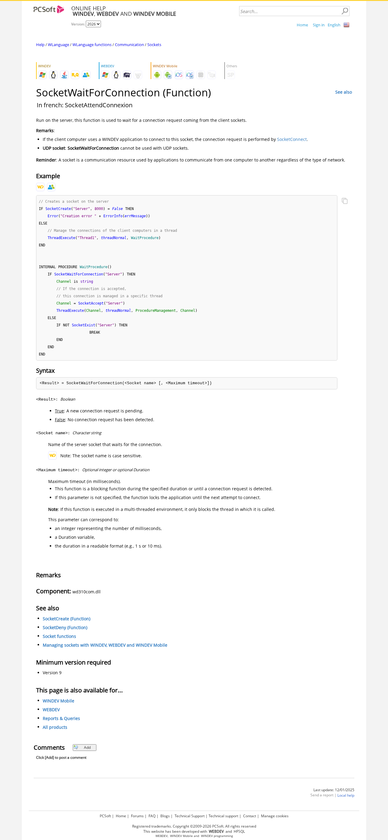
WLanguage (58, 44)
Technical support (223, 815)
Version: (78, 24)
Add (87, 747)
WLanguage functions (92, 44)
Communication (129, 44)
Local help (345, 795)
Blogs (165, 815)
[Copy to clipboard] (345, 201)
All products (55, 727)
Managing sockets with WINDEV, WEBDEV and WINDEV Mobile (105, 645)
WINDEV (207, 836)
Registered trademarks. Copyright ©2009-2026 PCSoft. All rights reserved (194, 826)
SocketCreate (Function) (66, 619)
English (334, 25)
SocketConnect (292, 139)
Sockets (154, 44)
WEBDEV (51, 709)
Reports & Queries (61, 718)
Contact (249, 815)
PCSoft (105, 815)
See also (343, 92)
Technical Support (190, 815)
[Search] (344, 11)
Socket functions (59, 636)
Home (302, 25)
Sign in (319, 25)
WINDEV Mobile (58, 701)
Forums (137, 815)
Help (40, 44)
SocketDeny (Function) (65, 627)
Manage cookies (275, 815)
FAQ (152, 815)
